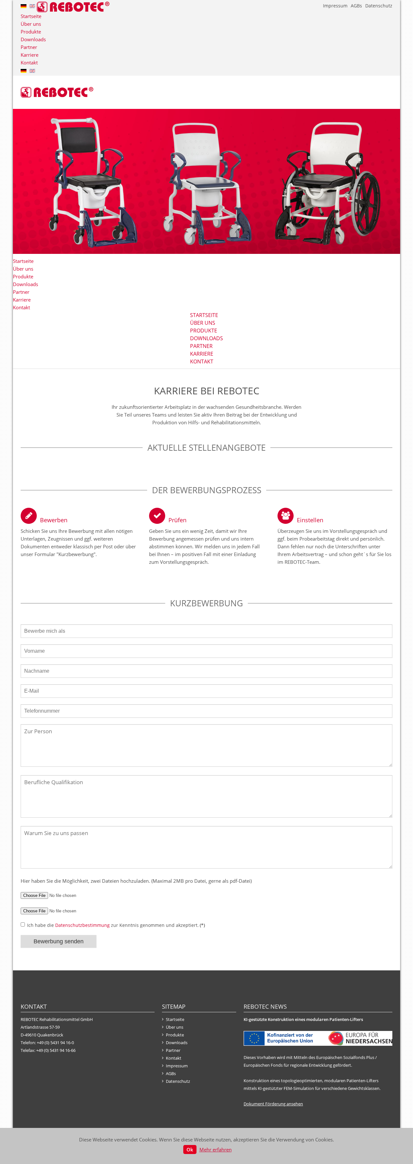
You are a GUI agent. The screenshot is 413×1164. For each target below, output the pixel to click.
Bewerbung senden (59, 941)
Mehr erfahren (215, 1149)
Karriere (29, 55)
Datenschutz (378, 6)
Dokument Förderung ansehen (273, 1104)
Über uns (31, 24)
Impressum (335, 6)
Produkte (31, 31)
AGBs (356, 6)
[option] (206, 181)
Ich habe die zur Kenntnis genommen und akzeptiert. (116, 925)
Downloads (33, 39)
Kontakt (29, 62)
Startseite (31, 16)
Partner (29, 47)
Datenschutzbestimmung (82, 925)
